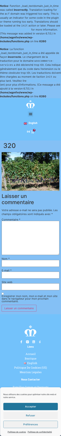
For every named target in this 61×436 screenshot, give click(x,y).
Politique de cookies (17, 432)
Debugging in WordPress (15, 29)
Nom (6, 258)
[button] (30, 114)
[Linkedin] (33, 341)
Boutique (30, 358)
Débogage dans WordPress (44, 80)
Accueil (31, 354)
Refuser (30, 415)
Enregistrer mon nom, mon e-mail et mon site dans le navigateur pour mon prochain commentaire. (29, 299)
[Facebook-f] (21, 341)
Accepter (30, 406)
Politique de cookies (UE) (30, 367)
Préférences (30, 424)
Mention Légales (30, 372)
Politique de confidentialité (40, 432)
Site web (7, 282)
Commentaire (11, 219)
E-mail (7, 270)
